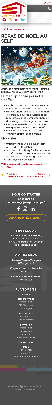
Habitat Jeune (26, 342)
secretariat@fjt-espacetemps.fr (26, 202)
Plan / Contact (26, 349)
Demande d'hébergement (26, 217)
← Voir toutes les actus (14, 29)
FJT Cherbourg (26, 305)
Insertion (26, 334)
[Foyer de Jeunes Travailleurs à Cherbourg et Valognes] (13, 11)
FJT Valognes (26, 308)
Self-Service (26, 316)
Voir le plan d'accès (26, 244)
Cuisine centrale (26, 319)
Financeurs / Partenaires (26, 356)
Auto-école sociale (26, 337)
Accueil (26, 294)
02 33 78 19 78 (26, 199)
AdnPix (32, 389)
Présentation (26, 301)
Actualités (26, 353)
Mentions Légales (17, 386)
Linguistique (26, 331)
